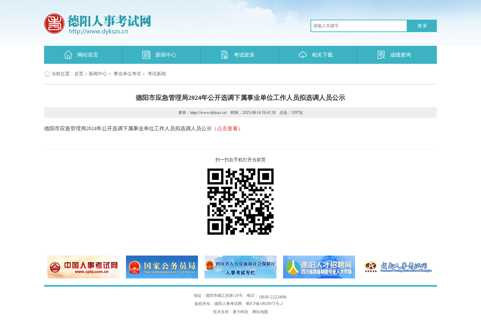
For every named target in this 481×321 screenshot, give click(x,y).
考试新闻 (157, 73)
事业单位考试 (127, 73)
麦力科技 (240, 312)
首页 (78, 73)
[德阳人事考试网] (131, 24)
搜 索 (422, 25)
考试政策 (244, 55)
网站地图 (260, 312)
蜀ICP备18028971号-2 (264, 303)
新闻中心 (165, 55)
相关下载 (322, 55)
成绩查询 (400, 55)
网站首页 (87, 55)
